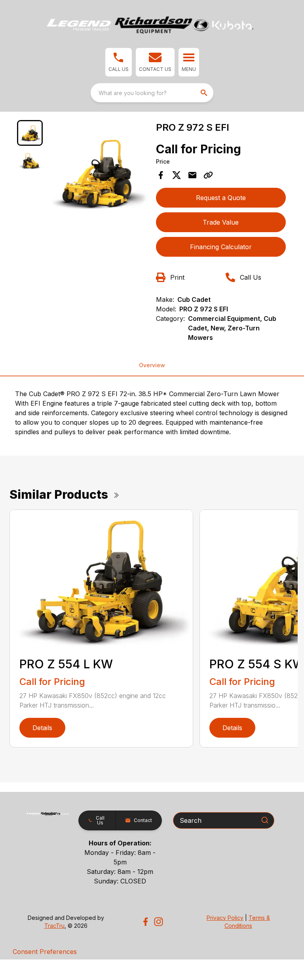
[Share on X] (176, 175)
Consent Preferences (45, 952)
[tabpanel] (97, 173)
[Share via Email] (192, 175)
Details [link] (42, 728)
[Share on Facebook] (160, 175)
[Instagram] (158, 921)
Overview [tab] (152, 365)
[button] (118, 62)
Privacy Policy (225, 917)
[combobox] (152, 92)
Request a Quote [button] (221, 198)
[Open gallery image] (97, 172)
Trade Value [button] (221, 222)
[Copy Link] (208, 175)
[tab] (30, 133)
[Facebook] (145, 921)
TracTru (54, 925)
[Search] (265, 820)
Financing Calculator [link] (221, 247)
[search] (204, 93)
